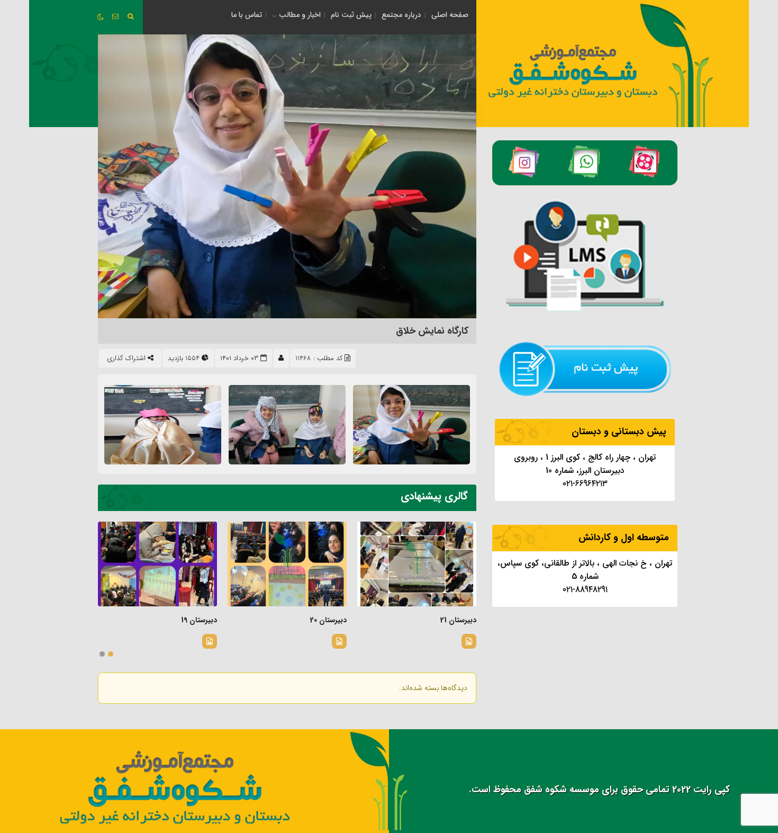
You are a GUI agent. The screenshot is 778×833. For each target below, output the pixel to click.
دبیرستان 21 (458, 620)
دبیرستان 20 (328, 620)
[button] (110, 654)
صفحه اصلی (449, 15)
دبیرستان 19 (199, 620)
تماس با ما (246, 15)
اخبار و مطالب (300, 15)
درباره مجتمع (401, 15)
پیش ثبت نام (351, 15)
